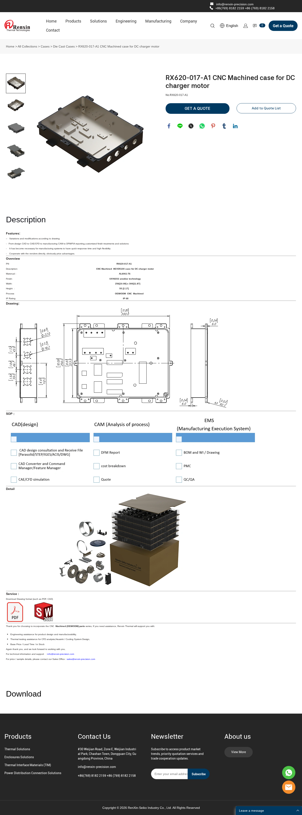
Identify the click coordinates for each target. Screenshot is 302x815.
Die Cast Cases (64, 46)
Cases (45, 46)
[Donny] (288, 772)
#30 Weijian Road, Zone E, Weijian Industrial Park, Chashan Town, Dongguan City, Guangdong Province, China (107, 753)
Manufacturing (158, 21)
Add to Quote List (266, 108)
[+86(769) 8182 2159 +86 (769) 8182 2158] (211, 8)
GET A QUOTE (197, 108)
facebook (169, 126)
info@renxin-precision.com (235, 4)
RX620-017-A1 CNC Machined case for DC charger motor (118, 46)
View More (238, 752)
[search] (212, 26)
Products (73, 21)
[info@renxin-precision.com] (212, 4)
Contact (53, 30)
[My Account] (245, 25)
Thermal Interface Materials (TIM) (27, 765)
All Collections (27, 46)
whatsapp (202, 126)
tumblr (224, 126)
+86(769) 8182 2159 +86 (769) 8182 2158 (245, 8)
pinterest (213, 126)
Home (51, 21)
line (180, 126)
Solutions (98, 21)
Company (188, 21)
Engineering (126, 21)
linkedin (235, 126)
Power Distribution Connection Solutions (32, 773)
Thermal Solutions (17, 749)
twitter (191, 126)
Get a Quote (283, 25)
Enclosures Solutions (19, 757)
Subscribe (199, 774)
